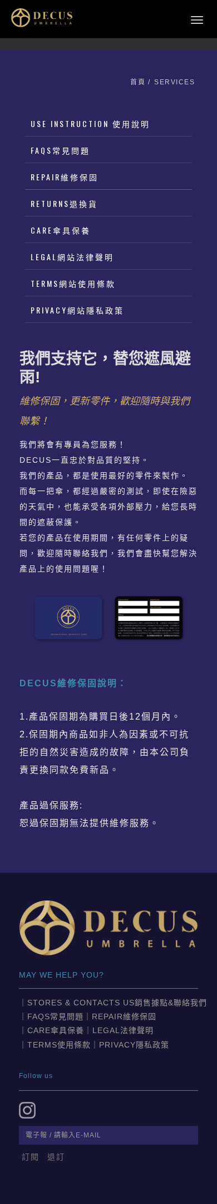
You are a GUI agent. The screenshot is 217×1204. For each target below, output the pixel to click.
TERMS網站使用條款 (73, 283)
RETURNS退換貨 (64, 203)
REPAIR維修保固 (64, 177)
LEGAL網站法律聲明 (72, 256)
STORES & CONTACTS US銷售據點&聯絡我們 (117, 1002)
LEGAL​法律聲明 (123, 1030)
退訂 (56, 1156)
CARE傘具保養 (61, 230)
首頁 (137, 82)
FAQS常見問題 (60, 150)
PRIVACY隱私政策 (134, 1044)
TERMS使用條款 (59, 1044)
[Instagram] (29, 1106)
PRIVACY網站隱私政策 (77, 310)
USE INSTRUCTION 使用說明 (90, 123)
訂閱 (31, 1156)
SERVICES (174, 82)
